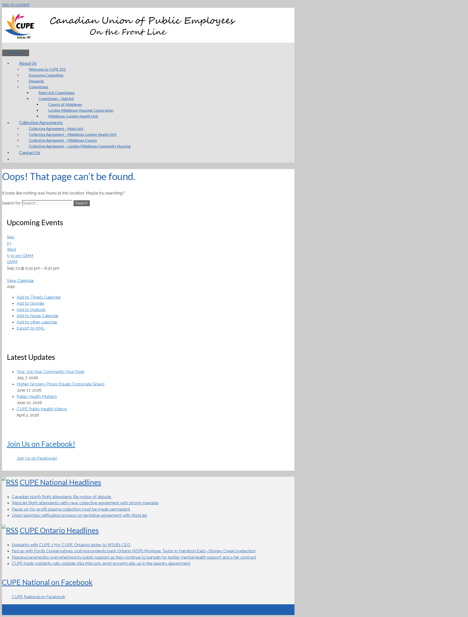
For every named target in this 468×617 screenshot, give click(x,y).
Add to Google (30, 303)
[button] (10, 286)
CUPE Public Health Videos (42, 408)
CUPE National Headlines (60, 482)
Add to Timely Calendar (39, 297)
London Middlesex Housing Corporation (80, 110)
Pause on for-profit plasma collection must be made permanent (71, 509)
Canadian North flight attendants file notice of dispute (62, 496)
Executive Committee (46, 75)
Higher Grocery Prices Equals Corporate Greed (60, 384)
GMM (12, 261)
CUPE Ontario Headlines (59, 530)
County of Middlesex (65, 104)
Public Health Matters (37, 396)
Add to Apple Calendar (38, 315)
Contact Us (29, 152)
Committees (38, 87)
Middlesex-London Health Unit (73, 116)
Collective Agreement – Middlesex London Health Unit (73, 134)
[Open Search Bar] (9, 46)
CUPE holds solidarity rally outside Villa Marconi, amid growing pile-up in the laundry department (101, 563)
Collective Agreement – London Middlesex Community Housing (80, 146)
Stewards (36, 81)
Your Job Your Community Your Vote (50, 371)
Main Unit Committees (57, 93)
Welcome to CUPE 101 (47, 69)
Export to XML (31, 328)
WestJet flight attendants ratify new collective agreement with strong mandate (85, 502)
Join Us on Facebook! (41, 443)
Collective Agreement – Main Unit (56, 128)
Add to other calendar (37, 322)
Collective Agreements (41, 122)
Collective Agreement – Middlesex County (63, 140)
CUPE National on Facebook (47, 582)
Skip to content (15, 4)
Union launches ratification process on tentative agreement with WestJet (79, 515)
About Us (28, 63)
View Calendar (20, 280)
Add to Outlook (31, 309)
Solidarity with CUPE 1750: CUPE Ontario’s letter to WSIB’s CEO (71, 544)
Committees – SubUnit (56, 98)
